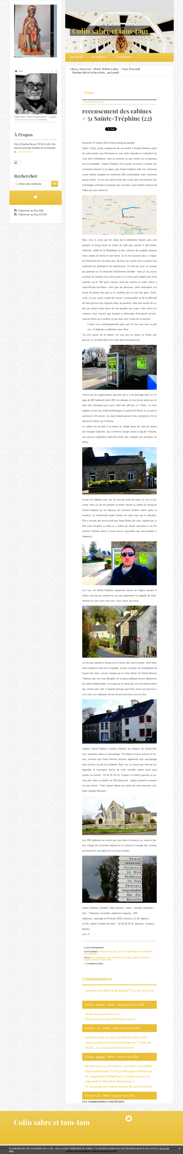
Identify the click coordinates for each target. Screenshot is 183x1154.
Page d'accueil (131, 69)
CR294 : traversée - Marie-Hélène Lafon (94, 69)
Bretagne (110, 951)
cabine (126, 957)
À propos (124, 56)
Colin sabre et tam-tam (110, 30)
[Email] (35, 197)
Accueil (76, 56)
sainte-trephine (101, 959)
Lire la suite (24, 151)
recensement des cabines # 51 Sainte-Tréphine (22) (117, 114)
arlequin (100, 1056)
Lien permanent (94, 947)
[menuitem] (76, 57)
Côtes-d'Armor (126, 951)
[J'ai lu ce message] (179, 1148)
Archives (99, 56)
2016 (101, 951)
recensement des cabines (106, 957)
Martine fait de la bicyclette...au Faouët (95, 72)
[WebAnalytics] (17, 162)
